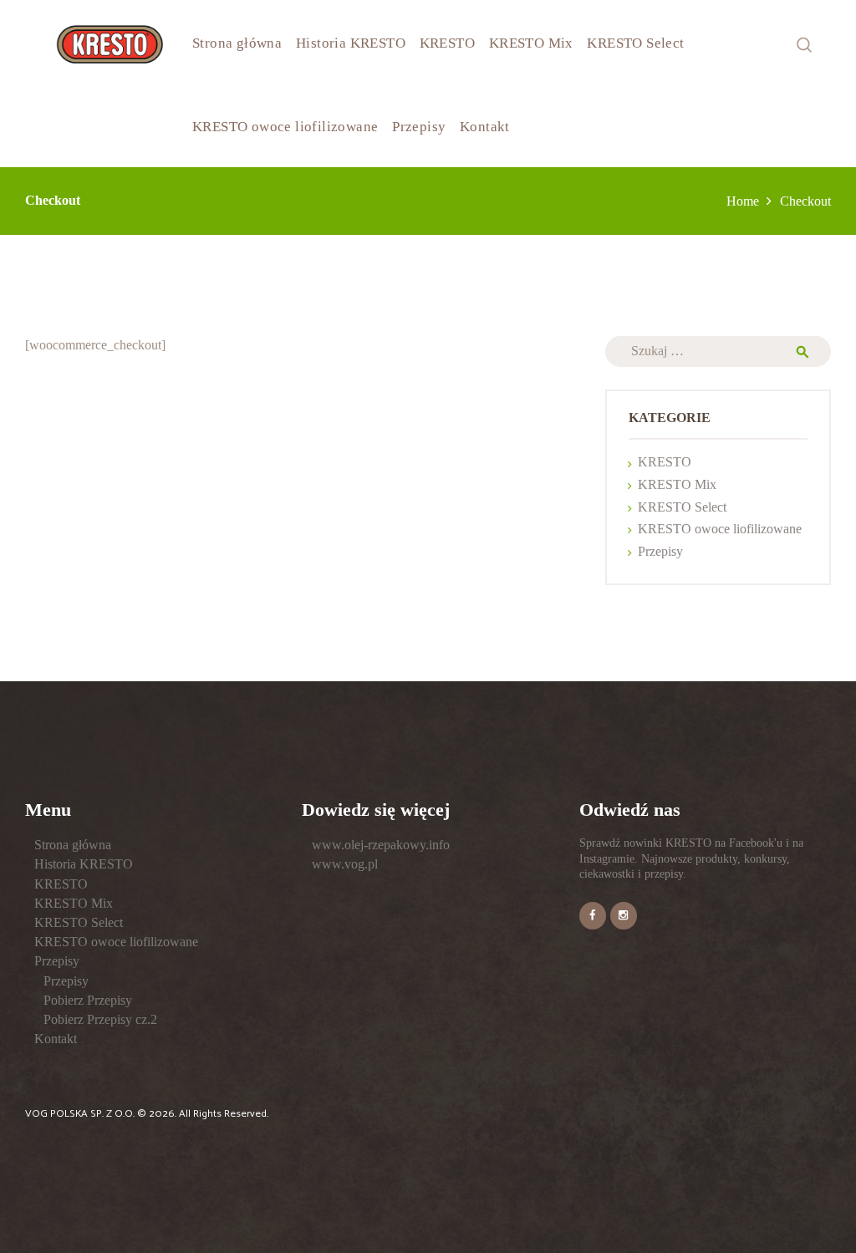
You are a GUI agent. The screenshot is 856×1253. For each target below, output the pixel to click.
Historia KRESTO (83, 864)
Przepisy (660, 551)
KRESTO (664, 462)
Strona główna (72, 845)
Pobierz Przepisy (87, 1000)
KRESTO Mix (677, 484)
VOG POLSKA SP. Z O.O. (81, 1114)
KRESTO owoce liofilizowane (720, 529)
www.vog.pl (345, 864)
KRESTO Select (682, 507)
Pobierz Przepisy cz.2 (100, 1019)
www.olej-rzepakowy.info (381, 845)
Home (742, 201)
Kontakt (55, 1038)
